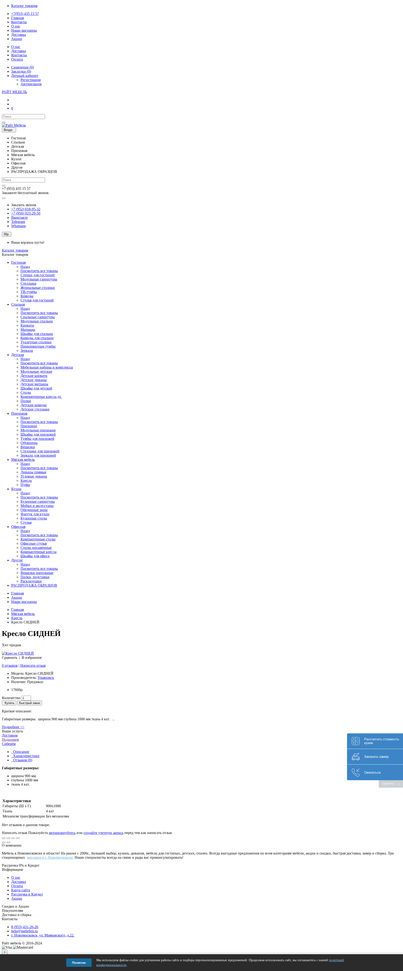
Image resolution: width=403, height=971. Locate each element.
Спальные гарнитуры (38, 317)
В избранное (32, 658)
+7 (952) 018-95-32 (25, 209)
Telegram (18, 222)
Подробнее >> (13, 727)
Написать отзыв (33, 665)
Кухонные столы (34, 518)
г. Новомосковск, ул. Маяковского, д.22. (42, 935)
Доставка (18, 882)
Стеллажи (28, 283)
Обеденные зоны (34, 510)
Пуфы (25, 485)
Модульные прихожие (38, 430)
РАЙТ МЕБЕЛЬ (14, 92)
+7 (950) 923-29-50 (25, 213)
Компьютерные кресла (38, 552)
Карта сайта (20, 890)
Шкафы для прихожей (38, 434)
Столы (26, 392)
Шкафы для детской (36, 388)
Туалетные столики (36, 342)
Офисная (18, 527)
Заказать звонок (23, 205)
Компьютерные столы (38, 539)
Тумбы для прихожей (37, 439)
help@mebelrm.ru (24, 931)
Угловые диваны (34, 476)
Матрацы (28, 330)
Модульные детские (36, 371)
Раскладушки (31, 581)
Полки (26, 401)
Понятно (79, 962)
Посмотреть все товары (39, 271)
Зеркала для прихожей (38, 455)
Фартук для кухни (35, 514)
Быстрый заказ (29, 703)
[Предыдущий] (4, 842)
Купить (9, 703)
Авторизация (31, 84)
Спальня (18, 304)
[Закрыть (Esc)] (4, 838)
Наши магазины (24, 602)
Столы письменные (36, 548)
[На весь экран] (13, 838)
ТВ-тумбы (29, 292)
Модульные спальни (37, 321)
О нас (15, 877)
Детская (17, 355)
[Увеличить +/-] (18, 838)
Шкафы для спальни (37, 334)
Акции (16, 597)
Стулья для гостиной (37, 300)
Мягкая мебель (23, 460)
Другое (17, 560)
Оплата (17, 886)
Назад (25, 267)
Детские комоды (34, 405)
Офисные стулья (34, 543)
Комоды (27, 296)
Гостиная (18, 262)
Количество (11, 698)
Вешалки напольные (37, 573)
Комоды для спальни (37, 338)
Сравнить (9, 658)
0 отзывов (10, 665)
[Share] (8, 838)
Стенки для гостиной (38, 275)
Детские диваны (34, 380)
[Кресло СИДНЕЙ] (18, 653)
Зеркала (27, 350)
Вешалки (28, 447)
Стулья (26, 522)
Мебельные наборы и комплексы (47, 367)
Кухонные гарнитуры (38, 501)
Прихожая (19, 413)
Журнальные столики (38, 288)
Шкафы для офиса (35, 556)
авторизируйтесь (62, 833)
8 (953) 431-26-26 (24, 927)
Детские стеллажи (35, 409)
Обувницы (29, 443)
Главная (17, 593)
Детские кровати (34, 376)
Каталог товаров (15, 250)
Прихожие (29, 426)
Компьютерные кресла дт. (41, 397)
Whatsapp (18, 226)
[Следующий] (8, 842)
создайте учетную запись (103, 833)
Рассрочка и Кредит (27, 894)
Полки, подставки (35, 577)
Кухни (16, 489)
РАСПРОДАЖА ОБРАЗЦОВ (34, 585)
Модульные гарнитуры (39, 279)
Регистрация (31, 80)
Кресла (26, 480)
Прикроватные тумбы (38, 346)
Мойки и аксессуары (37, 506)
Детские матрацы (34, 384)
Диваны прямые (33, 472)
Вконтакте (19, 217)
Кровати (27, 325)
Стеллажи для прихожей (40, 451)
